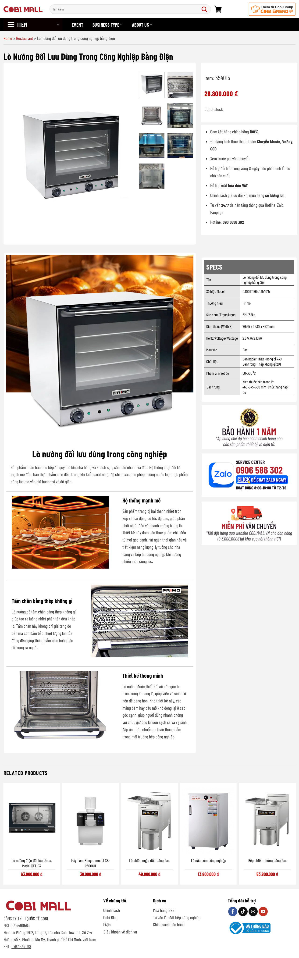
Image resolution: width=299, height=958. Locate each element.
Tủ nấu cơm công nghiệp (208, 860)
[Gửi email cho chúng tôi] (253, 911)
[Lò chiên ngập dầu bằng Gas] (149, 820)
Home (8, 38)
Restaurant (24, 38)
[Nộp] (205, 9)
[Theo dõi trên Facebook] (233, 911)
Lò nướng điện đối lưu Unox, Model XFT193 (32, 863)
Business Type (106, 25)
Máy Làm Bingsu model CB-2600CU (90, 863)
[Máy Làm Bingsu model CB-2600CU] (90, 820)
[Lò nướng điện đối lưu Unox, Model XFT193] (31, 820)
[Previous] (15, 154)
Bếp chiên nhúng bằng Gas (267, 860)
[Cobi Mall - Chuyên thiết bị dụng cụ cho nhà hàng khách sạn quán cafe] (23, 9)
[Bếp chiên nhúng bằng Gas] (267, 820)
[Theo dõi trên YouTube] (263, 911)
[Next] (127, 154)
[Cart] (218, 9)
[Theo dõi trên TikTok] (243, 911)
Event (77, 25)
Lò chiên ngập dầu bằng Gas (149, 860)
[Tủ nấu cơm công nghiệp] (208, 820)
